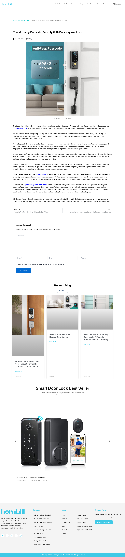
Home (49, 4)
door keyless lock (20, 128)
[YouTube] (2, 535)
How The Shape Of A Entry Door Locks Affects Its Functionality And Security (96, 337)
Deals (65, 4)
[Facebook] (7, 535)
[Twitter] (11, 535)
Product (57, 4)
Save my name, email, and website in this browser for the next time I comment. (41, 264)
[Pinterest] (16, 535)
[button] (15, 441)
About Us (90, 4)
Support (73, 4)
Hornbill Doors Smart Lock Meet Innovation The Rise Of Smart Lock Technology (27, 363)
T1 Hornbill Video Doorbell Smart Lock (31, 478)
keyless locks (41, 174)
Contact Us (100, 4)
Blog (81, 4)
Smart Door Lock (23, 20)
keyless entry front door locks (35, 185)
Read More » (19, 371)
